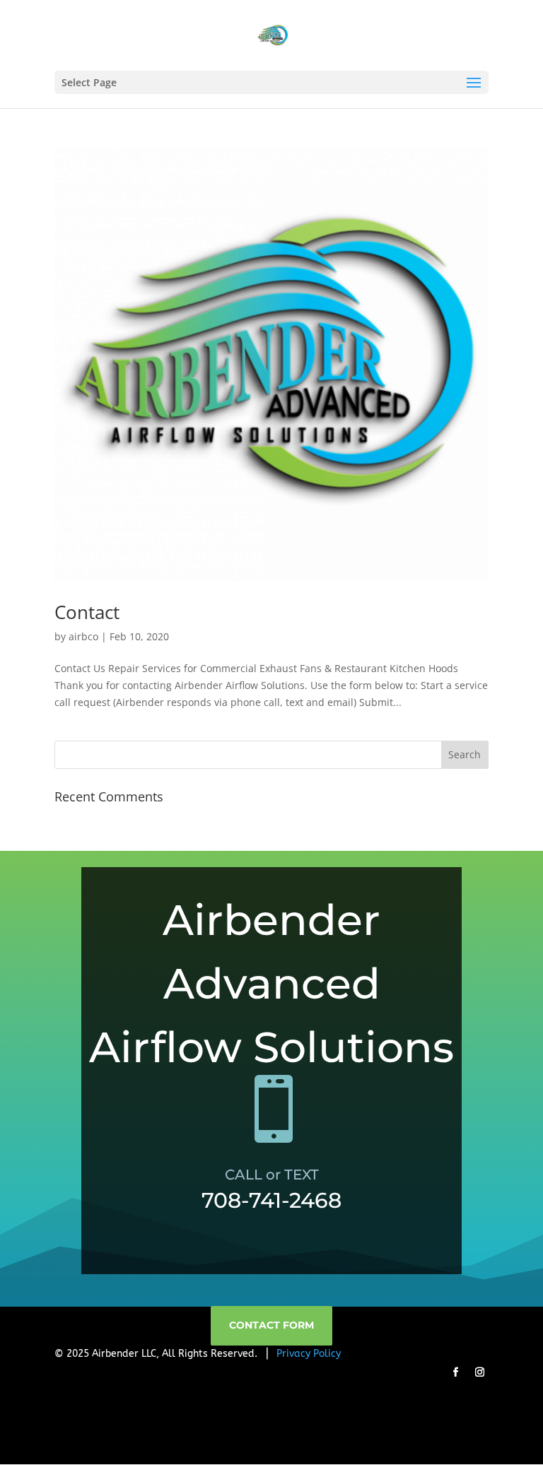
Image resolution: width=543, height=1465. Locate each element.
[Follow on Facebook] (455, 1372)
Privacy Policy (308, 1354)
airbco (83, 636)
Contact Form (271, 1325)
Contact (86, 612)
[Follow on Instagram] (479, 1372)
